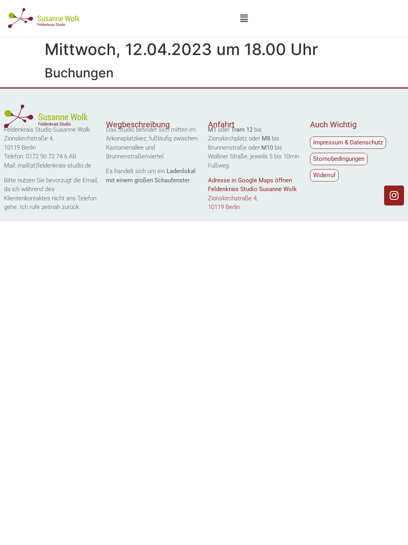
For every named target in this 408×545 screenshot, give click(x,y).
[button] (244, 18)
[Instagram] (394, 195)
